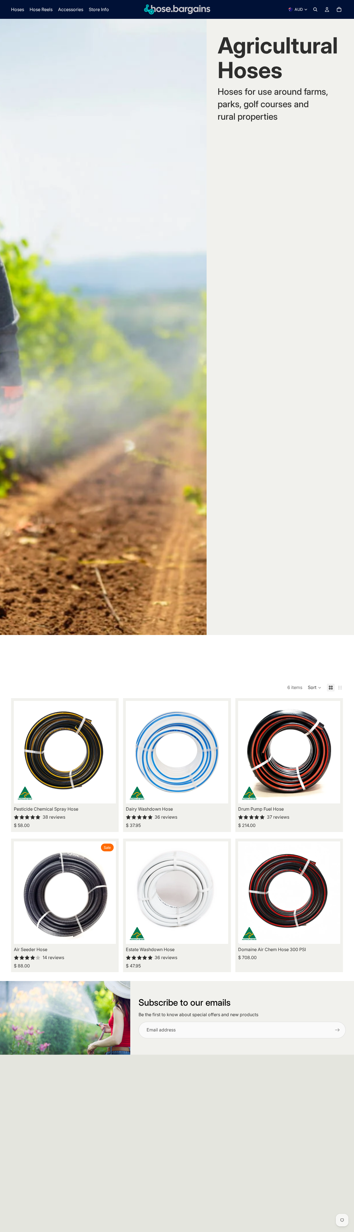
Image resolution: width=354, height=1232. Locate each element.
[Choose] (108, 795)
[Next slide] (107, 752)
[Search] (315, 9)
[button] (314, 688)
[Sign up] (337, 1030)
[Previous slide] (22, 752)
